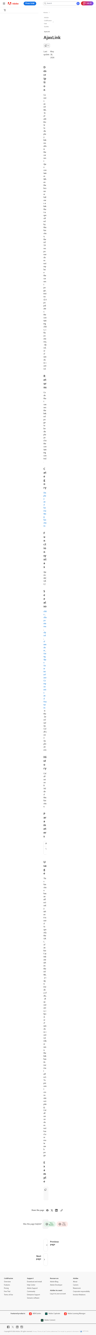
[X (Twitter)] (13, 1327)
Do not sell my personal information (68, 1331)
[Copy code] (46, 1190)
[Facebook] (8, 1327)
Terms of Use (41, 1331)
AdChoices (85, 1331)
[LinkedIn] (17, 1327)
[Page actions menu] (47, 45)
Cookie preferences (51, 1331)
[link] (13, 3)
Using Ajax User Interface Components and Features (45, 681)
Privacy (35, 1331)
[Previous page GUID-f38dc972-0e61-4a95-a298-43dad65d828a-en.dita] (46, 1245)
